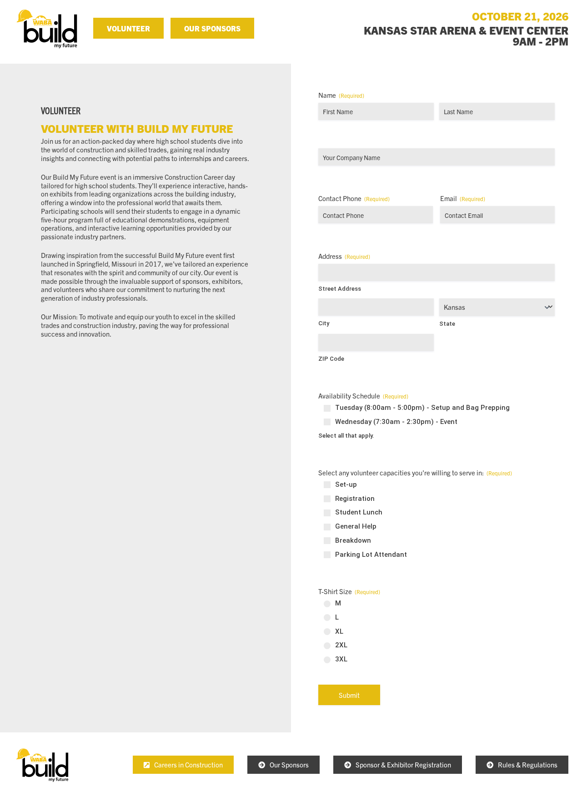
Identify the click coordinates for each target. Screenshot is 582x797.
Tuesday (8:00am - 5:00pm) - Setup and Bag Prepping (422, 408)
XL (339, 631)
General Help (355, 526)
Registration (355, 498)
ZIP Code (331, 358)
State (447, 323)
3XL (341, 659)
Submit (349, 695)
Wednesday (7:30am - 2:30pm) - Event (396, 422)
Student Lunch (358, 512)
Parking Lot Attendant (371, 554)
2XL (341, 645)
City (323, 323)
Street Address (339, 288)
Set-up (346, 484)
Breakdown (353, 540)
